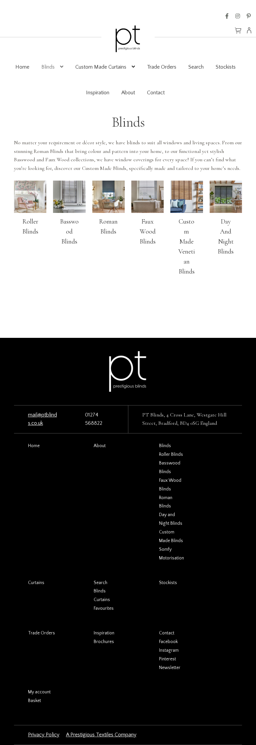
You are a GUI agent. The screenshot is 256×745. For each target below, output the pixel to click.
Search (196, 67)
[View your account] (251, 30)
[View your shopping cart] (238, 27)
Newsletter (169, 667)
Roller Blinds (171, 454)
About (128, 93)
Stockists (226, 67)
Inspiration (97, 93)
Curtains (36, 582)
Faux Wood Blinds (148, 232)
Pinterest (248, 16)
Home (22, 67)
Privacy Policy (43, 735)
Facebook (227, 16)
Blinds (48, 67)
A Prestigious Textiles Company (101, 735)
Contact (156, 93)
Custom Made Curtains (100, 67)
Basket (34, 700)
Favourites (104, 608)
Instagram (238, 16)
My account (39, 692)
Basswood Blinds (69, 232)
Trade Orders (161, 67)
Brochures (104, 641)
